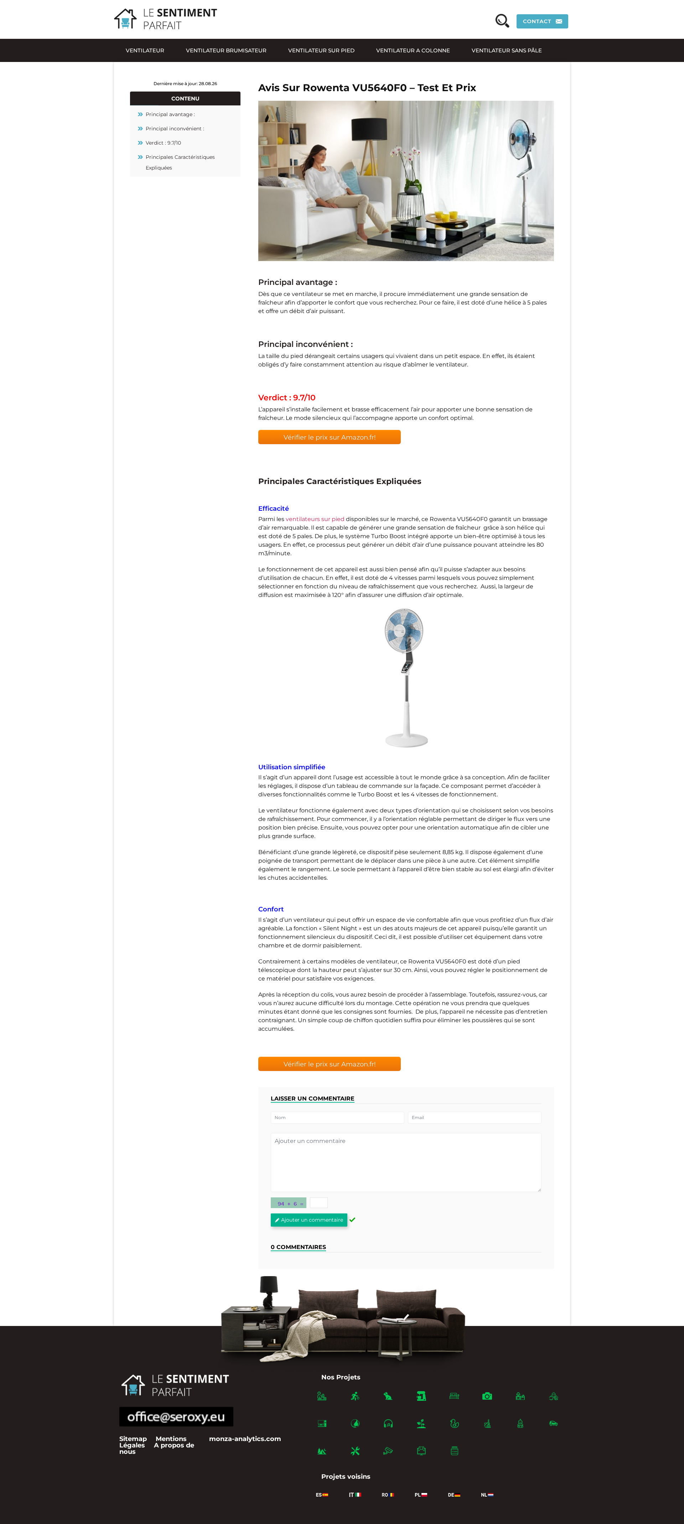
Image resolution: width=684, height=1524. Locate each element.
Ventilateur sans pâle (507, 50)
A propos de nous (156, 1448)
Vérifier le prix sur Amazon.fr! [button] (330, 437)
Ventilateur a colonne (413, 50)
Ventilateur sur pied (321, 50)
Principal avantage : (170, 114)
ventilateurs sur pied (315, 519)
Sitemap (133, 1439)
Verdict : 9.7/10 (163, 143)
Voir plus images (406, 678)
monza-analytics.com (245, 1439)
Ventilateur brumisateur (226, 50)
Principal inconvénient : (175, 128)
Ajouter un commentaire (312, 1220)
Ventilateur (145, 50)
